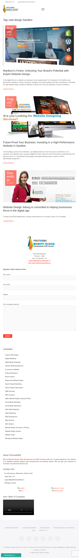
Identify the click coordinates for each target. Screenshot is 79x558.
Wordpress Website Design (14, 438)
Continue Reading (8, 89)
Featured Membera (11, 373)
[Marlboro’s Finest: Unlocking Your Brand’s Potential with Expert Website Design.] (39, 45)
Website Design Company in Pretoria (17, 427)
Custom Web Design (12, 355)
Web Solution (9, 424)
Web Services (9, 420)
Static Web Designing (12, 409)
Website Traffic (10, 435)
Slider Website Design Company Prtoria (18, 398)
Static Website (45, 528)
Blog (33, 530)
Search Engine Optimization (14, 388)
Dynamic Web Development (14, 366)
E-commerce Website (12, 369)
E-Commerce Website (29, 528)
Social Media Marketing (12, 402)
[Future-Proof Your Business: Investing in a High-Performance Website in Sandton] (39, 117)
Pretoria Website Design (42, 552)
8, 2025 (10, 30)
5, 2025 (10, 101)
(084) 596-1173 (9, 2)
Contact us (43, 530)
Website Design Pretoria (13, 431)
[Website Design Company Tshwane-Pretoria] (39, 243)
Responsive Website (12, 528)
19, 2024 (10, 177)
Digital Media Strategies (13, 362)
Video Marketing (10, 413)
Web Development (11, 417)
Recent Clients (10, 377)
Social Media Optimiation (13, 406)
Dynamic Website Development (63, 528)
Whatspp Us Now (10, 483)
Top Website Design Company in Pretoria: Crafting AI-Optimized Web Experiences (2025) (29, 547)
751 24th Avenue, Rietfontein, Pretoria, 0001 (18, 473)
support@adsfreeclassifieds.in (26, 2)
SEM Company (10, 391)
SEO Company (10, 395)
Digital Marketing (10, 358)
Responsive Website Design (14, 380)
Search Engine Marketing (13, 384)
